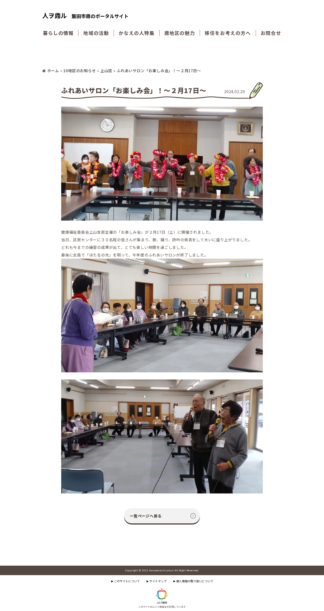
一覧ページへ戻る (146, 516)
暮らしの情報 (58, 33)
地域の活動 (96, 33)
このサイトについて (125, 581)
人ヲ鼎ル (85, 15)
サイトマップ (156, 581)
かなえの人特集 (136, 33)
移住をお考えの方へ (228, 33)
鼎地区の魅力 (179, 33)
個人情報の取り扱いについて (193, 581)
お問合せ (271, 33)
